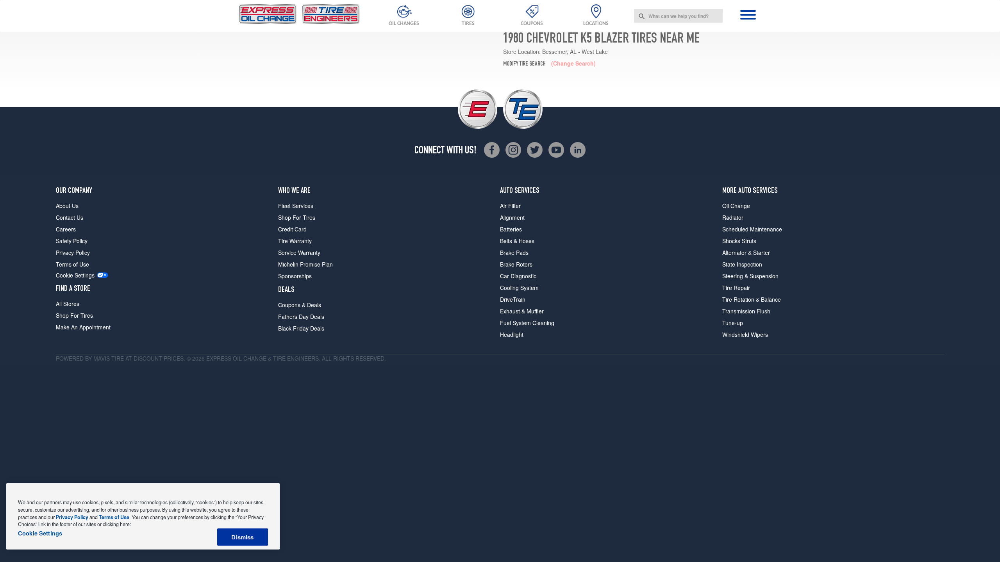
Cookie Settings (75, 275)
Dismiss (242, 537)
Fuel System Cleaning (527, 323)
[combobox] (678, 16)
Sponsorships (295, 276)
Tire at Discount (136, 358)
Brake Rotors (516, 264)
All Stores (67, 304)
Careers (66, 229)
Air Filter (510, 206)
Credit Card (292, 229)
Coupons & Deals (299, 305)
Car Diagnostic (518, 276)
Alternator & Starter (746, 252)
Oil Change (736, 206)
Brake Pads (514, 252)
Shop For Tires (74, 315)
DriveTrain (512, 299)
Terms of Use (72, 264)
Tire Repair (736, 288)
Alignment (512, 217)
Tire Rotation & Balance (751, 299)
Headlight (511, 334)
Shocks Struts (739, 241)
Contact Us (69, 217)
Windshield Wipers (745, 334)
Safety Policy (72, 241)
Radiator (732, 217)
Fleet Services (295, 206)
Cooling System (519, 288)
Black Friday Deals (301, 328)
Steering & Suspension (750, 276)
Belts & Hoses (517, 241)
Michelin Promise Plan (305, 264)
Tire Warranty (295, 241)
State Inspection (742, 264)
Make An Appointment (83, 327)
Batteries (511, 229)
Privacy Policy (73, 252)
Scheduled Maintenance (752, 229)
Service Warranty (299, 252)
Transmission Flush (746, 311)
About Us (67, 206)
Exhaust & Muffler (522, 311)
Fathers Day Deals (301, 316)
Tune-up (732, 323)
